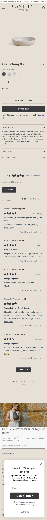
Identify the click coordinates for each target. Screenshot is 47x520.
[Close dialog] (41, 463)
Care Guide (7, 151)
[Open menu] (6, 8)
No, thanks (24, 511)
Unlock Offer (24, 496)
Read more (6, 144)
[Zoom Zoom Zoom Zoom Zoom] (23, 36)
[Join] (43, 446)
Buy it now (23, 109)
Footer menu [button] (8, 454)
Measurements (9, 157)
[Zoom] (8, 54)
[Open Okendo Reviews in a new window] (11, 182)
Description (8, 127)
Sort (24, 199)
